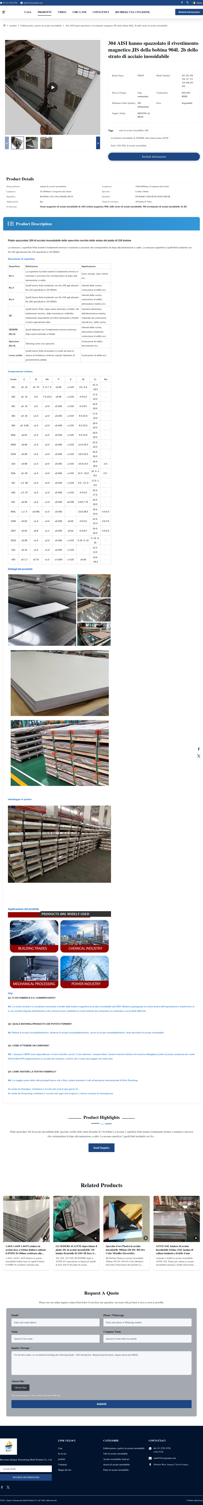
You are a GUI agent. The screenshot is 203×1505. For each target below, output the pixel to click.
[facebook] (2, 1487)
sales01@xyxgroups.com (33, 2)
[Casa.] (4, 25)
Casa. (60, 1448)
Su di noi (62, 1453)
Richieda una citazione (132, 12)
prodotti (13, 25)
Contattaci (62, 1464)
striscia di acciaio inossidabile (116, 1464)
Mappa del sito (64, 1469)
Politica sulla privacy (195, 1500)
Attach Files (17, 1381)
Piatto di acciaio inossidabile (116, 1469)
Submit (101, 1404)
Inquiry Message (21, 1348)
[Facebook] (182, 2)
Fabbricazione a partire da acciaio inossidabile (41, 25)
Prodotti (44, 12)
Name (14, 1331)
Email (15, 1315)
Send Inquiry (101, 1148)
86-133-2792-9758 (162, 1448)
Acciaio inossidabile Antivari (116, 1459)
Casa (27, 12)
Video (62, 12)
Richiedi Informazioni (189, 12)
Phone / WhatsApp (113, 1315)
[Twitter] (187, 2)
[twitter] (8, 1487)
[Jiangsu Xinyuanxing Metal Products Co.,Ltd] (3, 12)
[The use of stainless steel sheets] (52, 87)
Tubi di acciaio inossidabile (115, 1453)
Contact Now (26, 1265)
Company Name (112, 1331)
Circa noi (79, 12)
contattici (101, 12)
